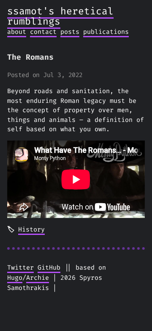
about (16, 32)
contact (43, 32)
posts (69, 32)
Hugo (14, 277)
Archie (37, 277)
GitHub (49, 267)
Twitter (20, 267)
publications (106, 32)
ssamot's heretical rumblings (60, 16)
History (31, 229)
